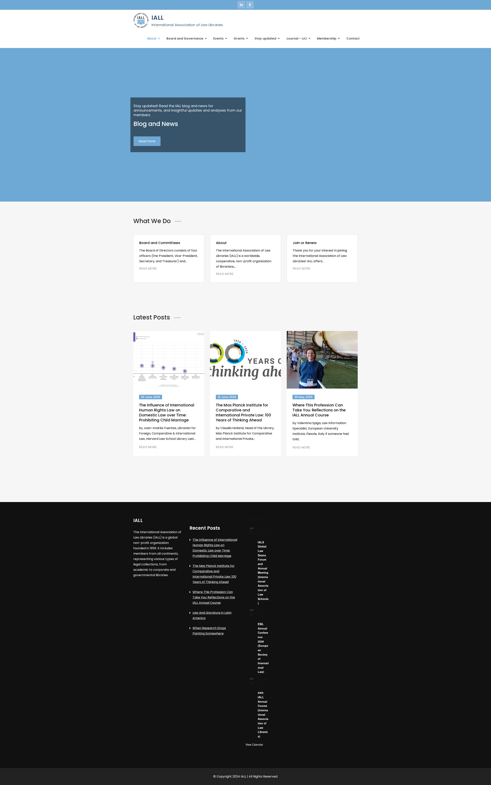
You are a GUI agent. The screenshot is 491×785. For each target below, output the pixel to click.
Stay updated (265, 38)
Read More (148, 268)
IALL (158, 17)
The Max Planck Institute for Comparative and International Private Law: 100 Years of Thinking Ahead (243, 412)
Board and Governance (184, 38)
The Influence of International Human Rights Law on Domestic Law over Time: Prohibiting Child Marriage (166, 412)
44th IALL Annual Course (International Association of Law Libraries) (263, 714)
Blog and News (155, 123)
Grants (239, 38)
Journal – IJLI (296, 38)
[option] (245, 125)
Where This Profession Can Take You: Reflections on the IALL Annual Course (319, 410)
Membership (326, 38)
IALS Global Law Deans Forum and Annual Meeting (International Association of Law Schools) (263, 572)
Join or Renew (305, 242)
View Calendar (254, 744)
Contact (353, 38)
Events (218, 38)
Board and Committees (159, 242)
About (152, 38)
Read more (147, 141)
